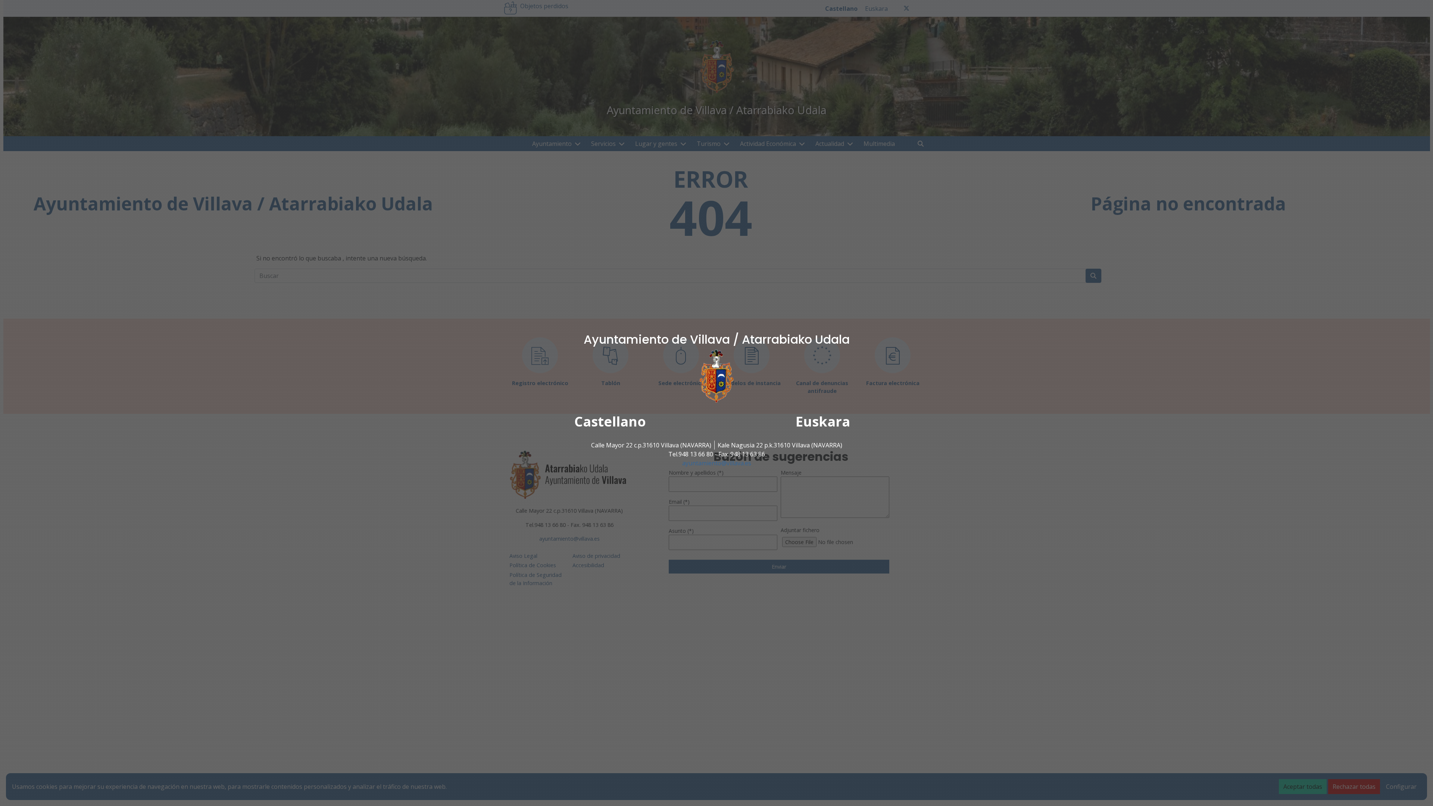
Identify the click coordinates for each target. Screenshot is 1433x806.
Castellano (610, 421)
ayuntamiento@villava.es (716, 463)
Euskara (823, 421)
